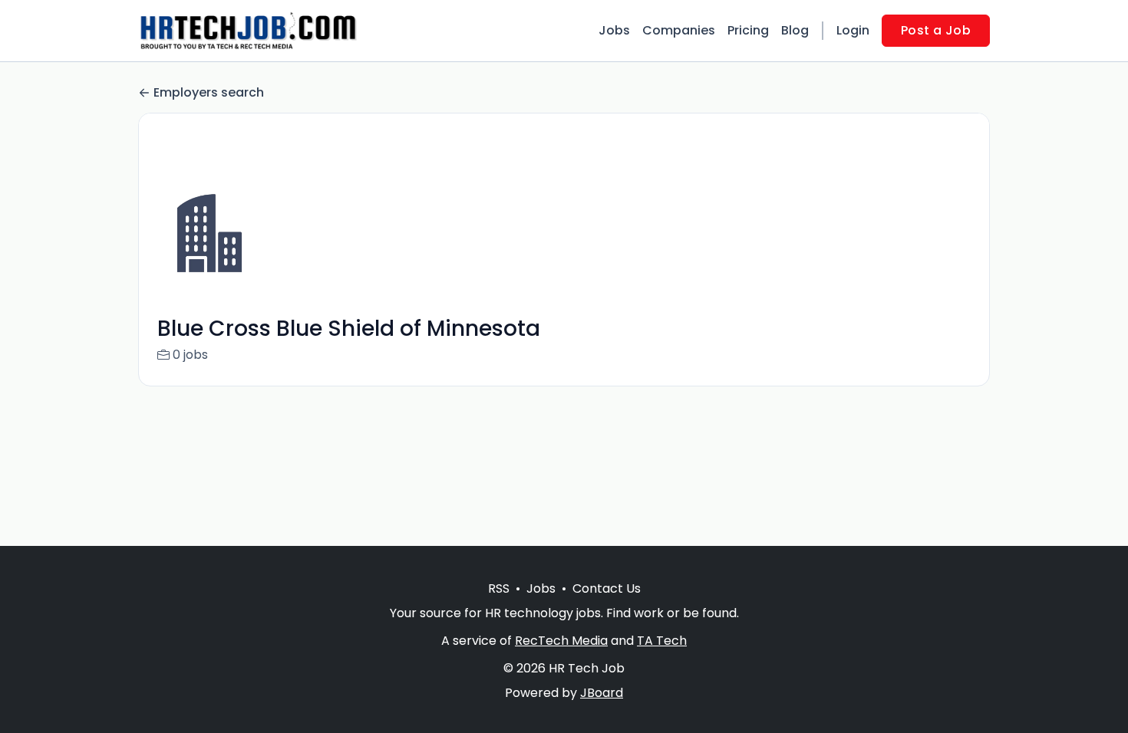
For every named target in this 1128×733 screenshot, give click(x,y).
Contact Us (606, 588)
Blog (795, 30)
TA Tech (662, 640)
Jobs (614, 30)
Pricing (748, 30)
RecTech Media (561, 640)
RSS (499, 588)
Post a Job (936, 30)
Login (852, 30)
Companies (678, 30)
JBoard (601, 693)
